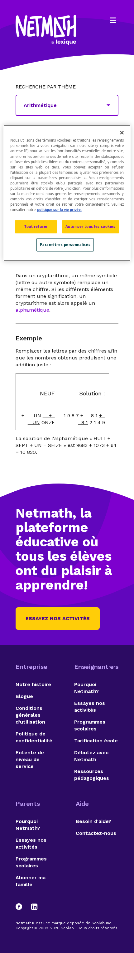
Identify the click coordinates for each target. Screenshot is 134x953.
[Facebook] (22, 906)
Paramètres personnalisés (65, 245)
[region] (67, 193)
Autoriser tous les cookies (90, 226)
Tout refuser (36, 226)
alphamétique (32, 310)
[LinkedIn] (34, 906)
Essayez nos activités (58, 618)
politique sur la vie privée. (59, 210)
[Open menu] (112, 20)
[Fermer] (122, 133)
